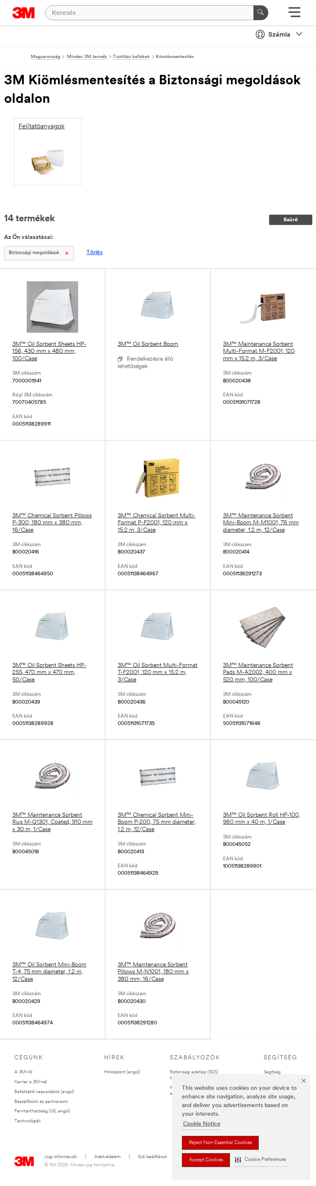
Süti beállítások (152, 1157)
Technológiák (27, 1121)
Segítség (272, 1072)
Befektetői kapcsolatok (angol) (44, 1092)
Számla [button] (279, 35)
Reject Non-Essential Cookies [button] (220, 1142)
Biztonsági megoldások (34, 252)
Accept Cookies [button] (206, 1160)
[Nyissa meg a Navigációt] (294, 15)
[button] (260, 1160)
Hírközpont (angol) (122, 1072)
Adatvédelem (107, 1157)
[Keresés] (260, 12)
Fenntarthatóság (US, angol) (42, 1111)
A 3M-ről (23, 1072)
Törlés (94, 253)
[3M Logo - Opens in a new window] (23, 13)
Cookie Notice (202, 1124)
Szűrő (290, 219)
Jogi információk (60, 1157)
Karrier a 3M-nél (30, 1082)
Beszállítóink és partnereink (41, 1102)
